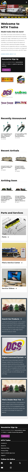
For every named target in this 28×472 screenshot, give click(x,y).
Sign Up (6, 69)
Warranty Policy (5, 448)
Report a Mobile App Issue (8, 453)
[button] (2, 17)
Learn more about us (8, 54)
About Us (3, 445)
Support (3, 455)
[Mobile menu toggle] (26, 2)
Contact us (4, 443)
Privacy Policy (4, 450)
